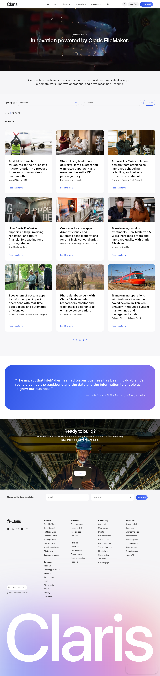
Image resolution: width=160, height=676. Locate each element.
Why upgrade (49, 543)
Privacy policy (49, 585)
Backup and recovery (52, 555)
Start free (133, 4)
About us (47, 566)
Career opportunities (52, 569)
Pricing (108, 4)
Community (102, 524)
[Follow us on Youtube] (22, 529)
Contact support (132, 551)
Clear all (149, 102)
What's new (48, 551)
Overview (74, 546)
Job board (102, 559)
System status (131, 547)
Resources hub (131, 524)
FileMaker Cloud (50, 532)
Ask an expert (76, 554)
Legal (46, 581)
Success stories (77, 524)
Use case (74, 536)
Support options (132, 539)
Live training (103, 551)
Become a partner (78, 558)
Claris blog (130, 528)
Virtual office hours (105, 547)
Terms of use (49, 577)
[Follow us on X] (13, 529)
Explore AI (130, 555)
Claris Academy (104, 536)
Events (101, 532)
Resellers (47, 573)
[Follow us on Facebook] (17, 529)
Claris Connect (49, 528)
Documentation (132, 543)
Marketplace (76, 532)
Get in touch (146, 4)
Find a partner (76, 550)
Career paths (103, 555)
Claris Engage (103, 563)
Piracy (46, 589)
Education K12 (76, 528)
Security (47, 593)
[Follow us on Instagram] (27, 529)
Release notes (131, 536)
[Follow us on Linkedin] (8, 529)
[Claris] (12, 4)
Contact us (80, 473)
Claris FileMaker (50, 524)
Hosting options (50, 539)
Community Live (104, 543)
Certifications (103, 539)
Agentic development (52, 547)
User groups (103, 528)
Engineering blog (132, 532)
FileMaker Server (50, 536)
